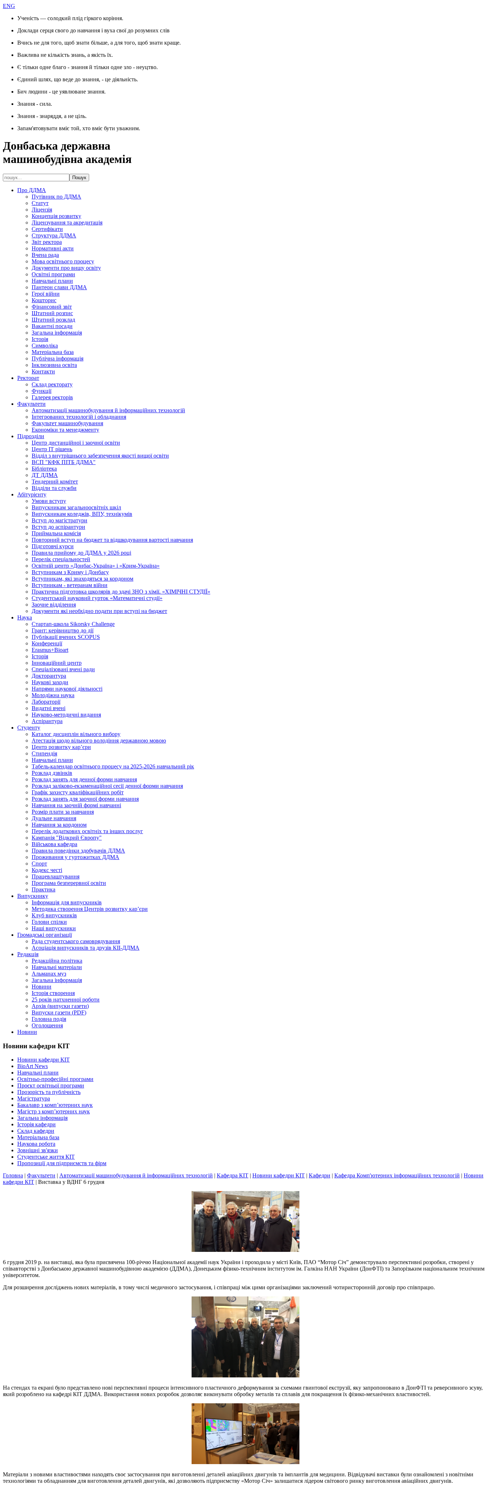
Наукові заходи (50, 682)
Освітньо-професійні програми (55, 1079)
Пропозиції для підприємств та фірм (61, 1163)
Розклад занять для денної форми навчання (84, 779)
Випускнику (32, 896)
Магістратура (33, 1098)
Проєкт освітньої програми (50, 1085)
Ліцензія (42, 209)
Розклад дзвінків (52, 773)
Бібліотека (44, 468)
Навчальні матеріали (57, 967)
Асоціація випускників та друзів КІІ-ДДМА (85, 948)
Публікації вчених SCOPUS (66, 637)
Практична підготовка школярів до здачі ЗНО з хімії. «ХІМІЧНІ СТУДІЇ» (121, 592)
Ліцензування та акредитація (67, 222)
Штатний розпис (52, 313)
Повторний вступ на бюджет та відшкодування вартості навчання (112, 540)
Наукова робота (36, 1144)
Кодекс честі (47, 870)
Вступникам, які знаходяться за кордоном (82, 579)
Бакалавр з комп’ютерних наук (55, 1105)
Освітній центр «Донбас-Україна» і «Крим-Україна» (96, 566)
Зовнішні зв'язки (37, 1150)
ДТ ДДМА (45, 475)
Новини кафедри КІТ (43, 1060)
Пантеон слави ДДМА (59, 287)
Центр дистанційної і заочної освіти (76, 443)
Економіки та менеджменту (65, 430)
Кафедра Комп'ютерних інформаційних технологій (397, 1175)
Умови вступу (49, 501)
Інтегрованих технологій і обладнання (79, 417)
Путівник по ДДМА (56, 197)
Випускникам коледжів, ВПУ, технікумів (82, 514)
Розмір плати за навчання (63, 812)
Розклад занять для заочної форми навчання (85, 799)
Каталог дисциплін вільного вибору (76, 734)
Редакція (27, 954)
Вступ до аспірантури (58, 527)
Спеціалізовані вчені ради (63, 669)
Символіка (45, 345)
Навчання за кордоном (59, 825)
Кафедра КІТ (232, 1175)
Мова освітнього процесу (63, 261)
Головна (13, 1175)
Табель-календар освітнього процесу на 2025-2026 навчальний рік (113, 766)
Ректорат (28, 378)
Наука (24, 617)
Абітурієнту (31, 494)
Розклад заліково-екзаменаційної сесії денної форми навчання (107, 786)
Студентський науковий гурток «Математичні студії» (97, 598)
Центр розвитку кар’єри (61, 747)
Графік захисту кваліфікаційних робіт (78, 792)
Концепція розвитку (56, 216)
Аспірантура (47, 721)
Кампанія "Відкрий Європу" (67, 838)
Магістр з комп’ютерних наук (53, 1111)
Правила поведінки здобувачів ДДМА (78, 851)
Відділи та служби (54, 488)
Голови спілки (49, 922)
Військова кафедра (54, 844)
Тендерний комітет (55, 481)
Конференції (47, 643)
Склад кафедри (35, 1131)
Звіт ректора (47, 242)
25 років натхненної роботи (66, 999)
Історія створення (53, 993)
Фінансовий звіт (52, 307)
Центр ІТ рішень (52, 449)
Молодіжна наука (53, 695)
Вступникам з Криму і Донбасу (70, 572)
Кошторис (44, 300)
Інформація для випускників (67, 902)
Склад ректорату (52, 384)
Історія (40, 339)
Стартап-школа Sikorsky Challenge (73, 624)
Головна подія (49, 1019)
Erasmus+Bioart (50, 650)
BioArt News (32, 1066)
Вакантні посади (52, 326)
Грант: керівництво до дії (62, 630)
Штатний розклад (53, 320)
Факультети (31, 404)
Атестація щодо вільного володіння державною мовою (99, 740)
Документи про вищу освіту (66, 268)
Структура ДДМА (54, 235)
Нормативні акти (53, 248)
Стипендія (44, 753)
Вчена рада (45, 255)
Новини (41, 987)
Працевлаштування (55, 876)
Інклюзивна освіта (54, 365)
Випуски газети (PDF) (59, 1012)
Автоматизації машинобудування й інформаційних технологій (108, 410)
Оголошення (47, 1025)
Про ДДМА (31, 190)
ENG (9, 6)
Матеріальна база (53, 352)
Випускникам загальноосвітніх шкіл (76, 507)
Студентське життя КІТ (46, 1157)
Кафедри (319, 1175)
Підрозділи (30, 436)
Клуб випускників (54, 915)
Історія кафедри (36, 1124)
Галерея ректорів (52, 397)
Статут (40, 203)
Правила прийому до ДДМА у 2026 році (81, 553)
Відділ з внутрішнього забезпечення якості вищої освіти (100, 456)
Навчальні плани (52, 281)
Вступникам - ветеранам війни (69, 585)
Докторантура (49, 676)
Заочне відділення (54, 604)
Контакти (43, 371)
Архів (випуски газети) (60, 1006)
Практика (43, 889)
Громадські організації (44, 935)
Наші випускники (54, 928)
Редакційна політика (57, 961)
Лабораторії (46, 702)
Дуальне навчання (54, 818)
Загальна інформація (57, 333)
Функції (41, 391)
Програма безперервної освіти (69, 883)
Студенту (28, 727)
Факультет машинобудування (67, 423)
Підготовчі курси (53, 546)
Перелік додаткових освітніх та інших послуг (87, 831)
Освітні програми (53, 274)
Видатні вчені (48, 708)
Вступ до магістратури (59, 520)
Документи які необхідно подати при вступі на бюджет (99, 611)
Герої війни (46, 294)
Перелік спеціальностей (61, 559)
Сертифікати (47, 229)
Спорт (39, 863)
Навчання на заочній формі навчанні (76, 805)
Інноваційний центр (57, 663)
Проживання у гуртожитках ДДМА (75, 857)
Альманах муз (49, 974)
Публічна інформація (57, 358)
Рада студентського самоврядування (76, 941)
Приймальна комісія (56, 533)
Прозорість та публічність (49, 1092)
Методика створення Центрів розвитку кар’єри (90, 909)
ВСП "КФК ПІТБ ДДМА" (64, 462)
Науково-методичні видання (66, 715)
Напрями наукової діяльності (67, 689)
